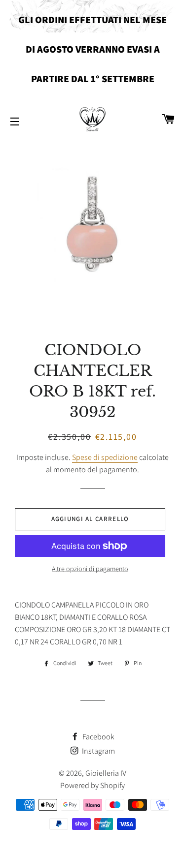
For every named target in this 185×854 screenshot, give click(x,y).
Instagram (97, 751)
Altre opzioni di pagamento (90, 568)
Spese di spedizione (105, 457)
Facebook (97, 737)
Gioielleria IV (105, 773)
